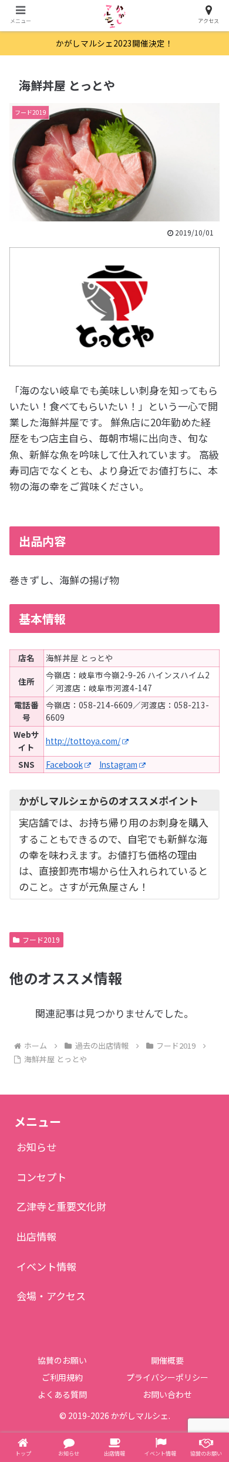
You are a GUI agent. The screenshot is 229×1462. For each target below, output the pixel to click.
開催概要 (167, 1360)
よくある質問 (62, 1394)
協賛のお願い (62, 1360)
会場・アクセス (51, 1295)
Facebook (64, 764)
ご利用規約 (62, 1377)
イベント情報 (46, 1266)
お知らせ (36, 1146)
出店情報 (36, 1236)
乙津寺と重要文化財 (61, 1206)
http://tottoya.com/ (83, 741)
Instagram (118, 764)
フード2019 (41, 939)
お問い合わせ (167, 1394)
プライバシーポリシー (167, 1377)
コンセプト (41, 1176)
